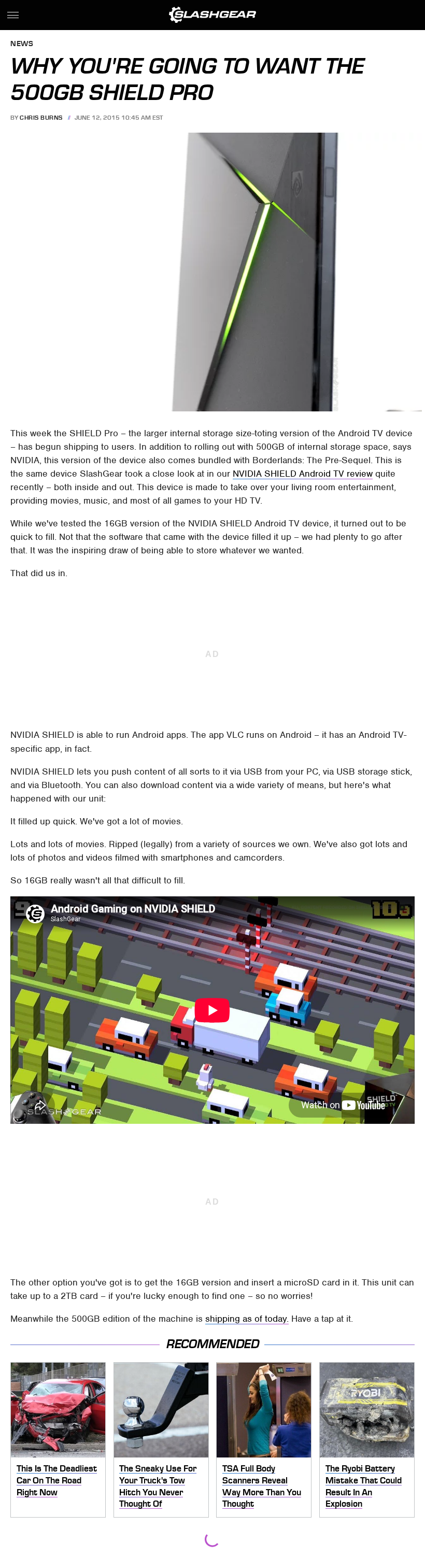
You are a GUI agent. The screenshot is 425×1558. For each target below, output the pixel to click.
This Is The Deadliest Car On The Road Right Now (57, 1480)
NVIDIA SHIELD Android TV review (303, 473)
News (21, 44)
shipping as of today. (247, 1318)
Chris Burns (41, 117)
